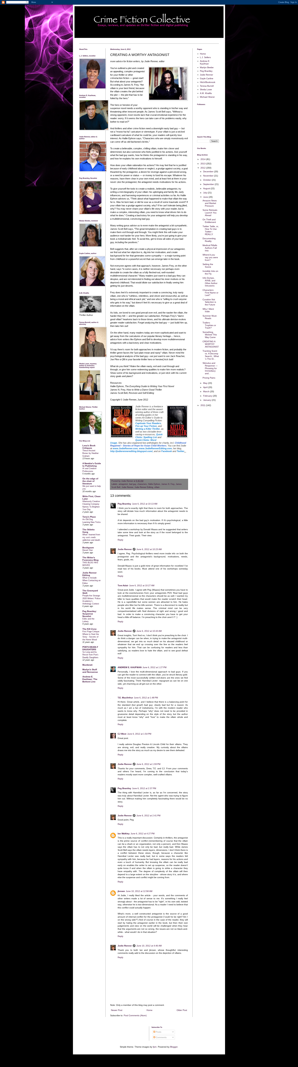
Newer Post (116, 1010)
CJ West (122, 734)
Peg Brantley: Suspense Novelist (89, 613)
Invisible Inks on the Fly (210, 272)
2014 (203, 159)
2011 (203, 405)
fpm (155, 1047)
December (208, 171)
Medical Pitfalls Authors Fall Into (210, 248)
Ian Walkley (124, 833)
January (207, 400)
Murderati (87, 665)
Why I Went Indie (208, 310)
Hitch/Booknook (207, 82)
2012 (203, 168)
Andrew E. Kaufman (205, 62)
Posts (158, 1032)
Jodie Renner (127, 487)
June (206, 197)
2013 (203, 163)
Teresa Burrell (207, 86)
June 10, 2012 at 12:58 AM (139, 891)
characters (142, 484)
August (207, 188)
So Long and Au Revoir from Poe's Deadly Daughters (90, 655)
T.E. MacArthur (125, 697)
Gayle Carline (206, 78)
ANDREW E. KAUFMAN (130, 667)
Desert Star (87, 550)
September (209, 184)
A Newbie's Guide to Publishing (91, 464)
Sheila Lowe (206, 89)
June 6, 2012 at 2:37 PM (144, 788)
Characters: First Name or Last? (210, 293)
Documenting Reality (209, 239)
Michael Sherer (207, 97)
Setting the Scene (208, 265)
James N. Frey (167, 484)
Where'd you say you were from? (210, 257)
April (205, 387)
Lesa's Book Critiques (88, 446)
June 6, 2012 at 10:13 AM (144, 504)
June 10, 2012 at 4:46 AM (149, 945)
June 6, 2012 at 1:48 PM (146, 697)
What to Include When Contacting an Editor (91, 580)
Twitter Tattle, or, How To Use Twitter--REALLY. (211, 230)
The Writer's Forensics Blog (90, 558)
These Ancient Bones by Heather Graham (90, 453)
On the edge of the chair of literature (90, 481)
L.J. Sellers (205, 57)
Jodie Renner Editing (143, 487)
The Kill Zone (89, 629)
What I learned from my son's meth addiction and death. (91, 537)
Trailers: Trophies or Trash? (209, 325)
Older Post (182, 1010)
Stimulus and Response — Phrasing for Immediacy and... (210, 368)
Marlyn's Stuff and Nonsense (90, 670)
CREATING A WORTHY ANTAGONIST (211, 344)
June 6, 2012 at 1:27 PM (154, 667)
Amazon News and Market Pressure (210, 203)
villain (156, 487)
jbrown (121, 891)
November (208, 175)
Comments (161, 1037)
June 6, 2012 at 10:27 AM (141, 585)
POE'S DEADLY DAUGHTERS (90, 648)
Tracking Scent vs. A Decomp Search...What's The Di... (211, 355)
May (205, 383)
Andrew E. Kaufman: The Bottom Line (89, 679)
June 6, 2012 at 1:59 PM (148, 764)
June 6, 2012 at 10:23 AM (149, 549)
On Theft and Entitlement (209, 220)
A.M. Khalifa (206, 93)
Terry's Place (89, 517)
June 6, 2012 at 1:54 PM (139, 734)
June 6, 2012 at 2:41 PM (148, 815)
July (205, 192)
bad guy (132, 484)
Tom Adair (123, 585)
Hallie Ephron (154, 484)
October (207, 180)
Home (149, 1010)
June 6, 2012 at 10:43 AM (149, 631)
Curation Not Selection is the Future (209, 302)
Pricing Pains (209, 378)
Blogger (174, 1047)
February (208, 396)
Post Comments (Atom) (135, 1015)
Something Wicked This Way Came (210, 335)
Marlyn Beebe (207, 67)
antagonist (123, 484)
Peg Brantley (124, 504)
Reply (120, 540)
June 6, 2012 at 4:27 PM (143, 833)
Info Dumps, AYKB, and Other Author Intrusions (210, 282)
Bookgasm (88, 547)
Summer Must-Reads (210, 317)
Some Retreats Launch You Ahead (210, 213)
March (206, 391)
